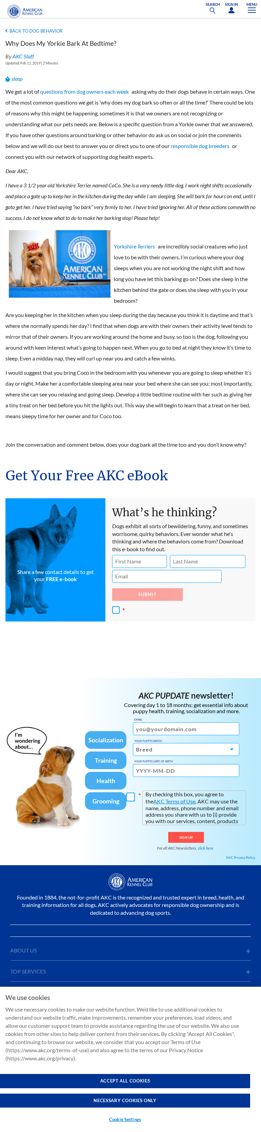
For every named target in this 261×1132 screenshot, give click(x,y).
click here (205, 848)
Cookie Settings (125, 1119)
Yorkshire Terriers (134, 246)
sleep (17, 78)
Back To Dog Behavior (36, 31)
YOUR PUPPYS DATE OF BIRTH (153, 761)
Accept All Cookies (125, 1080)
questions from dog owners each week (84, 91)
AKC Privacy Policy (240, 857)
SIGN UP (186, 837)
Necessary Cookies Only (124, 1100)
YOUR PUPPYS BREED (148, 741)
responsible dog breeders (200, 146)
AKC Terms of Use (174, 801)
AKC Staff (23, 56)
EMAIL (138, 719)
